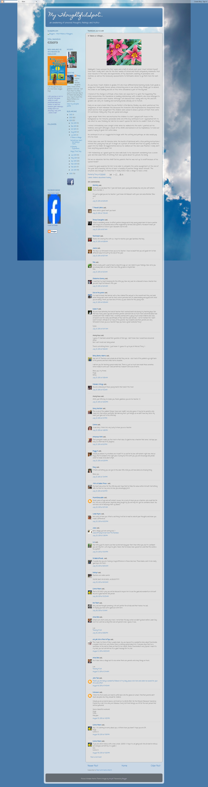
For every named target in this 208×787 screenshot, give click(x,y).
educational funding (104, 177)
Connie (95, 425)
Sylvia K (95, 309)
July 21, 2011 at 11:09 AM (100, 378)
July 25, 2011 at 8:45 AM (100, 582)
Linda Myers (97, 514)
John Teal (96, 678)
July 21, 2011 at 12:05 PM (100, 402)
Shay (94, 467)
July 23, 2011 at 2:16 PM (100, 536)
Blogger (124, 779)
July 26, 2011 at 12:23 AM (101, 596)
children (95, 177)
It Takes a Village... (76, 137)
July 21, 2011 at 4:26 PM (100, 430)
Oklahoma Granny (99, 279)
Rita (94, 262)
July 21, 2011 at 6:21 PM (100, 444)
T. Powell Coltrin (98, 208)
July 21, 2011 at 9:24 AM (100, 286)
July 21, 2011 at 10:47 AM (100, 329)
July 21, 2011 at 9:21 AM (100, 272)
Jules (94, 528)
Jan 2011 (74, 170)
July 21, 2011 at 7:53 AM (100, 213)
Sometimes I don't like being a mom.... (76, 142)
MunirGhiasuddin (98, 498)
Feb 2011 (74, 167)
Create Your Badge (53, 225)
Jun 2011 (74, 155)
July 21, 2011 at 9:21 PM (100, 491)
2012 (71, 118)
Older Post (155, 765)
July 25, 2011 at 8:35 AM (100, 566)
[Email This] (114, 174)
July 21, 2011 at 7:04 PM (100, 477)
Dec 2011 (74, 123)
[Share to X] (118, 174)
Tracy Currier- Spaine (53, 193)
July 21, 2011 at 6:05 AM (100, 201)
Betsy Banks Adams (99, 356)
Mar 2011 (74, 164)
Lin (94, 542)
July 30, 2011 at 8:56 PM (100, 633)
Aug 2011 (74, 132)
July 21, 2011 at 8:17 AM (100, 229)
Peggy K (95, 451)
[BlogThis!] (116, 174)
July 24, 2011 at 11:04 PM (100, 552)
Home (124, 765)
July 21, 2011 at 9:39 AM (100, 302)
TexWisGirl (96, 236)
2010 (71, 174)
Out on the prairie (98, 293)
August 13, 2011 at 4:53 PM (101, 718)
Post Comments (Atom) (104, 770)
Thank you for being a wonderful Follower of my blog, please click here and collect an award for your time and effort (125, 682)
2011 (70, 120)
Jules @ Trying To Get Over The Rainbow (106, 533)
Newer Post (93, 765)
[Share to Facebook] (120, 174)
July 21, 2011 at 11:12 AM (100, 390)
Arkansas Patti (98, 437)
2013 (71, 115)
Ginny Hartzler (97, 408)
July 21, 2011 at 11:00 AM (100, 349)
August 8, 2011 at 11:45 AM (101, 686)
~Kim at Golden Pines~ (100, 483)
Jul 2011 (73, 135)
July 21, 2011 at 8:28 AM (100, 242)
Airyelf (111, 779)
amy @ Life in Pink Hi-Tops (101, 639)
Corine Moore (97, 589)
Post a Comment (96, 757)
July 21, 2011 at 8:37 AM (100, 256)
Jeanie (95, 248)
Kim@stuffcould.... (98, 558)
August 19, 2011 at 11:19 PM (101, 734)
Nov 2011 (74, 126)
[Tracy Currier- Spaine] (54, 223)
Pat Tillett (96, 603)
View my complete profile (73, 105)
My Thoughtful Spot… (76, 15)
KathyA (95, 573)
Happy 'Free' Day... (76, 151)
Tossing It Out (97, 630)
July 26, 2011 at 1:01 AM (100, 611)
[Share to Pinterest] (122, 174)
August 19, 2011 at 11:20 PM (101, 753)
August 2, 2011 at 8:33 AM (101, 651)
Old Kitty (95, 185)
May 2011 (74, 158)
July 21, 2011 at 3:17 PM (100, 418)
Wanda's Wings (98, 384)
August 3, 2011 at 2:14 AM (101, 672)
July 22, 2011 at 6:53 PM (100, 521)
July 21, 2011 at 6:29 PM (100, 461)
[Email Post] (110, 174)
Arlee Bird (96, 617)
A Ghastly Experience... (75, 148)
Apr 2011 (74, 161)
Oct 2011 (74, 129)
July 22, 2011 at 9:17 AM (100, 507)
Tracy (78, 76)
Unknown (96, 692)
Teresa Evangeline (98, 220)
